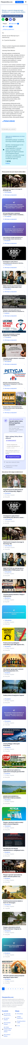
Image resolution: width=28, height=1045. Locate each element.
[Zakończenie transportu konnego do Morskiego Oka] (14, 185)
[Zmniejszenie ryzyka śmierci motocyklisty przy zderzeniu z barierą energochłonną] (14, 258)
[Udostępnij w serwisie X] (6, 19)
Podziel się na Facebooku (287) (13, 16)
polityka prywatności (8, 29)
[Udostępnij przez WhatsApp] (3, 19)
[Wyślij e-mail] (10, 19)
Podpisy (8, 26)
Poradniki (5, 1011)
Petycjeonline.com (6, 2)
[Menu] (25, 2)
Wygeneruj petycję (14, 456)
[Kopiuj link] (14, 19)
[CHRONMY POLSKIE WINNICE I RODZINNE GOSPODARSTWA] (14, 354)
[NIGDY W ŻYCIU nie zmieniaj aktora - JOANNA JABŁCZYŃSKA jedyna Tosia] (14, 282)
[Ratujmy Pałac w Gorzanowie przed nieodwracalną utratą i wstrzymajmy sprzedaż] (14, 403)
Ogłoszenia (14, 23)
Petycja (5, 23)
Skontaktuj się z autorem (9, 129)
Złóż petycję (19, 2)
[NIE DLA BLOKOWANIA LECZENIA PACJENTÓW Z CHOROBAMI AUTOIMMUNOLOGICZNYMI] (14, 330)
